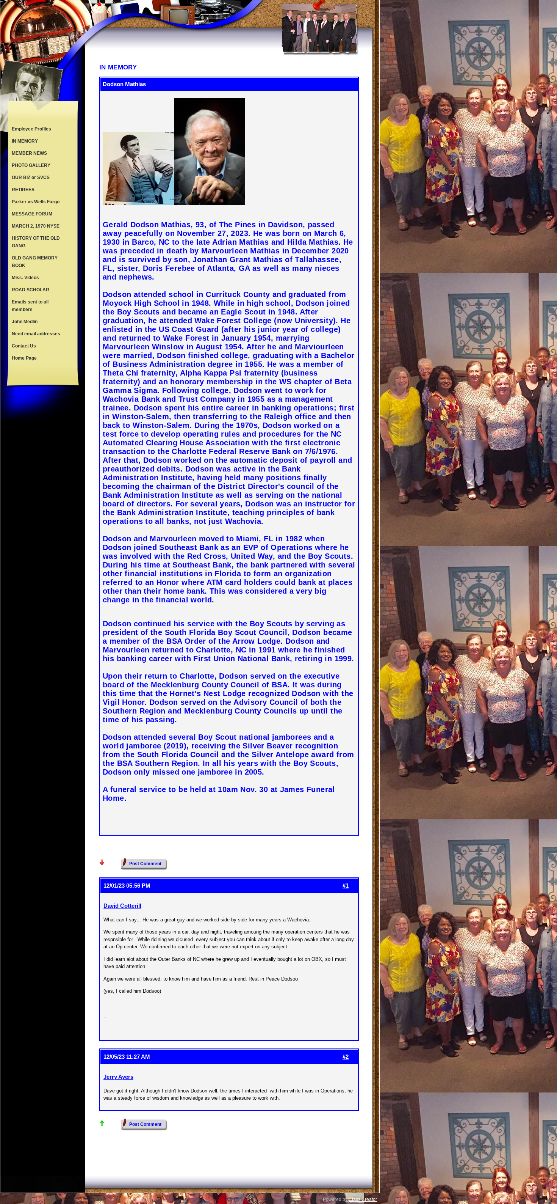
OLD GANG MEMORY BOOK (35, 261)
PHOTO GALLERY (31, 165)
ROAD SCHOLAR (30, 289)
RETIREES (23, 189)
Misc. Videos (25, 277)
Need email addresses (36, 333)
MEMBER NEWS (29, 153)
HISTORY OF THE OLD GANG (36, 242)
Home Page (24, 358)
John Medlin (25, 321)
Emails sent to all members (30, 305)
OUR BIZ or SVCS (31, 177)
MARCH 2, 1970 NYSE (35, 226)
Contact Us (24, 346)
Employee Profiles (31, 129)
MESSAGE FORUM (32, 214)
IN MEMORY (25, 141)
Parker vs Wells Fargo (35, 201)
